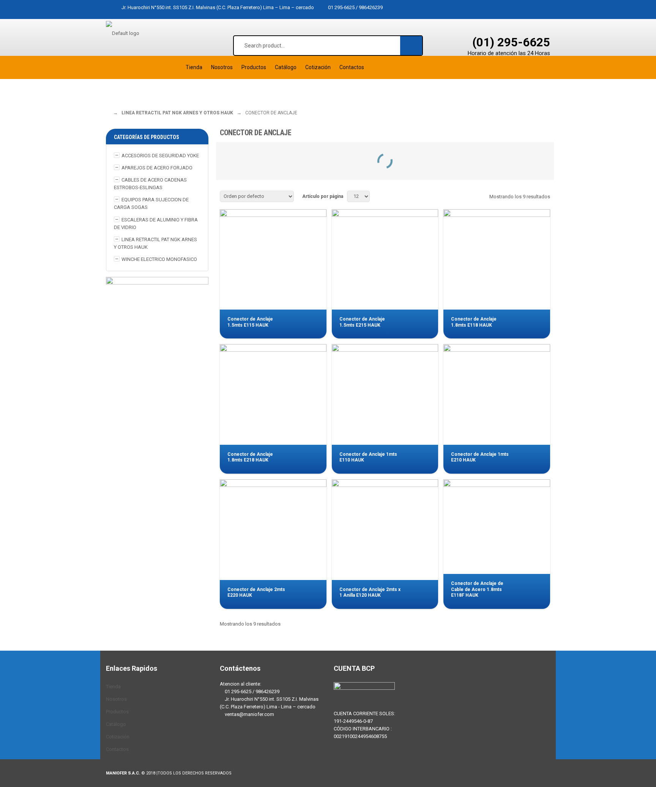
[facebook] (227, 744)
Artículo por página (322, 196)
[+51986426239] (250, 744)
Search (411, 45)
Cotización (117, 737)
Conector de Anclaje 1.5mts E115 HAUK (250, 322)
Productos (117, 711)
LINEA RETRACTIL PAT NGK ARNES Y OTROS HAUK (177, 112)
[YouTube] (273, 744)
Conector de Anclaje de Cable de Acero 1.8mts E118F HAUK (477, 589)
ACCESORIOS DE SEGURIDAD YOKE (160, 155)
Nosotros (116, 699)
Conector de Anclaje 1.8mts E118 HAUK (474, 322)
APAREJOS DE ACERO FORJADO (156, 168)
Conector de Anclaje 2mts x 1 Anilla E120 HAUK (370, 592)
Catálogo (116, 724)
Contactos (117, 749)
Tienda (113, 686)
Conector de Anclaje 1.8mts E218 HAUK (250, 457)
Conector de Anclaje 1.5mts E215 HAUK (362, 322)
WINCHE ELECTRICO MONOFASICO (159, 259)
